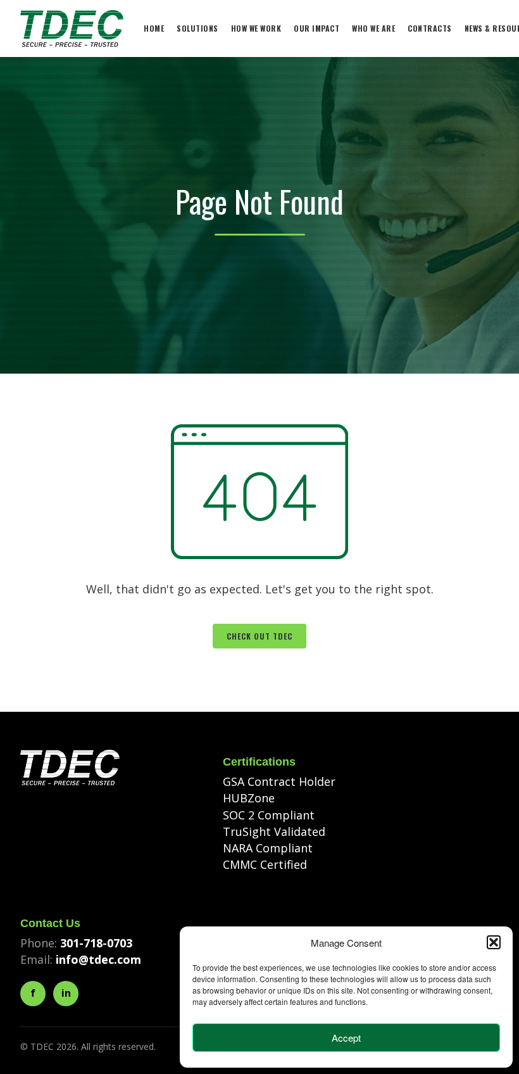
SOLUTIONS (197, 28)
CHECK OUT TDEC (259, 636)
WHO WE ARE (373, 28)
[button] (493, 942)
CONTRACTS (430, 28)
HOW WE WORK (256, 28)
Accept (346, 1037)
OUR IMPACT (316, 28)
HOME (154, 28)
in (66, 993)
